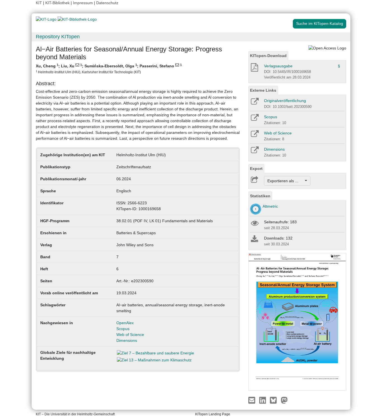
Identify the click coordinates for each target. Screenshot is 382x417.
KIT (39, 3)
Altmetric (270, 206)
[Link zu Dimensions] (254, 152)
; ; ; (109, 68)
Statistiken (260, 196)
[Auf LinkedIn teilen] (263, 400)
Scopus (122, 328)
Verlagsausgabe (278, 66)
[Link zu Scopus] (254, 119)
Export (256, 168)
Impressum (83, 3)
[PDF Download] (254, 69)
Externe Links (263, 90)
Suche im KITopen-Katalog (319, 23)
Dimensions (126, 340)
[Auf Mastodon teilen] (284, 400)
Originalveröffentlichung (285, 100)
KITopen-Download (268, 55)
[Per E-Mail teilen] (252, 400)
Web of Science (130, 334)
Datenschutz (107, 3)
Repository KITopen (58, 36)
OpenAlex (125, 323)
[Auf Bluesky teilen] (275, 400)
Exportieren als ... (285, 181)
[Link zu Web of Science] (254, 135)
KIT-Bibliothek (58, 3)
